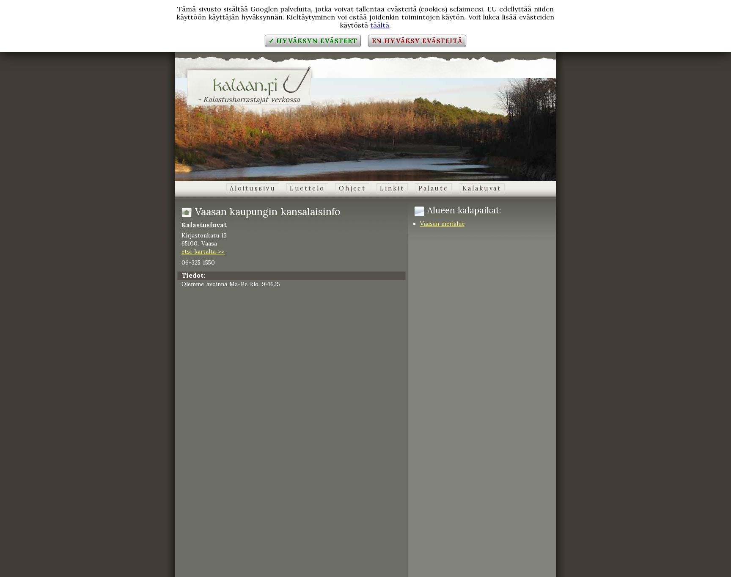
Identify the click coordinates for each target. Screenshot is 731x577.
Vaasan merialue (442, 223)
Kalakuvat (481, 188)
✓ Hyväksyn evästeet (313, 40)
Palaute (433, 188)
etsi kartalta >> (203, 251)
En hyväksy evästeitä (417, 40)
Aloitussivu (253, 188)
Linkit (392, 188)
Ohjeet (352, 188)
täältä (379, 25)
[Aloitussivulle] (249, 90)
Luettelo (307, 188)
